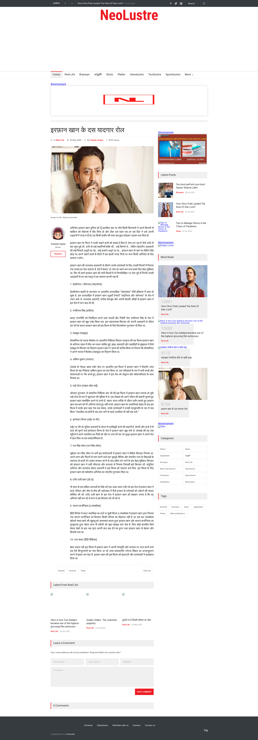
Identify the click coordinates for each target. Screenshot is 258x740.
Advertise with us (120, 725)
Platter (121, 74)
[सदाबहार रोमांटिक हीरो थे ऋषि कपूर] (182, 347)
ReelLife (72, 571)
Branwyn (84, 74)
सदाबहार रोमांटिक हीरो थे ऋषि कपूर (176, 357)
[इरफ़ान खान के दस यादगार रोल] (182, 384)
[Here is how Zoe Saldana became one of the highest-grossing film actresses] (182, 322)
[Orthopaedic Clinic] (182, 163)
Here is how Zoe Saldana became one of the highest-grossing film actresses (65, 623)
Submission (102, 725)
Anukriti (61, 571)
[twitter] (176, 3)
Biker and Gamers (168, 469)
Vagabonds (164, 456)
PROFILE (58, 254)
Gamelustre (137, 74)
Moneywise (190, 482)
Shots (109, 74)
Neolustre (71, 734)
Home (56, 74)
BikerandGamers (177, 514)
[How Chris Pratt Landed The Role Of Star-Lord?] (182, 281)
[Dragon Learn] (166, 245)
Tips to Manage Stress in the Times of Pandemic (100, 3)
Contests (88, 725)
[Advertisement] (129, 49)
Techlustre (154, 74)
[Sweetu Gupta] (58, 233)
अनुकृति (98, 74)
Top (206, 730)
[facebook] (170, 3)
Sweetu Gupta (96, 140)
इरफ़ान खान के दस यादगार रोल (174, 408)
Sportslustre (173, 74)
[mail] (181, 3)
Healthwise (164, 482)
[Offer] (161, 426)
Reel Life (70, 74)
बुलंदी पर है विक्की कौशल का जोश (136, 620)
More (188, 74)
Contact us (150, 725)
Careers (136, 725)
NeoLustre (129, 15)
